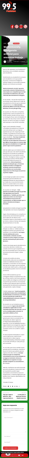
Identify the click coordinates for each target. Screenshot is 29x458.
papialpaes (9, 61)
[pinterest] (12, 386)
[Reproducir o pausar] (8, 454)
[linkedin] (16, 386)
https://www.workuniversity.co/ (13, 321)
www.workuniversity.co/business (12, 340)
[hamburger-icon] (26, 18)
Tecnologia (16, 43)
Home (5, 43)
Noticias (9, 43)
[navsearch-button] (2, 33)
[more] (19, 386)
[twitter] (10, 386)
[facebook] (8, 386)
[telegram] (14, 386)
